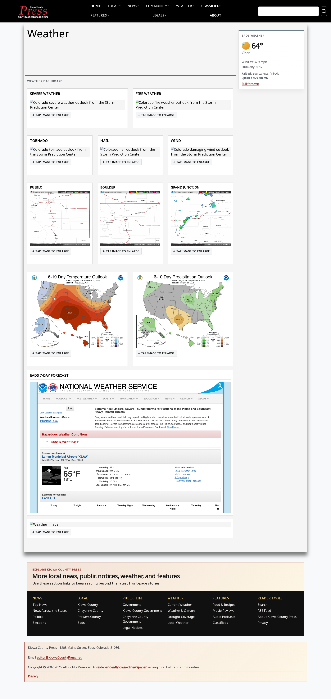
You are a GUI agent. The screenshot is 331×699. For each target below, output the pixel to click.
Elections (39, 622)
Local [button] (113, 6)
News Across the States (50, 610)
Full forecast (250, 84)
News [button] (132, 6)
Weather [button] (184, 6)
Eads (81, 622)
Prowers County (89, 616)
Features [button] (99, 15)
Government (132, 604)
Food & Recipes (224, 604)
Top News (40, 604)
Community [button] (156, 6)
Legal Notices (133, 627)
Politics (38, 616)
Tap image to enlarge (52, 115)
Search (262, 604)
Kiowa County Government (142, 610)
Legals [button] (158, 15)
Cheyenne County (90, 610)
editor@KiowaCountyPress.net (59, 657)
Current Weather (180, 604)
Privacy (263, 622)
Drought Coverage (181, 616)
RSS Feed (264, 610)
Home (96, 6)
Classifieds (211, 6)
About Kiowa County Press (277, 616)
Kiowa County (88, 604)
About (215, 15)
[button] (77, 105)
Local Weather (178, 622)
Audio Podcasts (224, 616)
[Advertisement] (271, 247)
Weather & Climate (181, 610)
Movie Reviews (223, 610)
